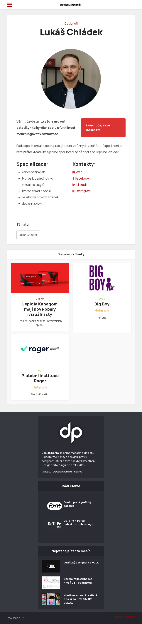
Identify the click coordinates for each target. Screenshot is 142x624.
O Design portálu (62, 471)
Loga (102, 298)
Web (79, 172)
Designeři (71, 23)
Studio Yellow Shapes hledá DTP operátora (78, 580)
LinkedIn (82, 185)
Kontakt (46, 471)
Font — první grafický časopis (77, 504)
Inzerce (78, 471)
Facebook (82, 178)
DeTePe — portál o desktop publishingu (78, 522)
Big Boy (102, 304)
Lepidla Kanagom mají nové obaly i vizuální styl (40, 309)
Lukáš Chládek (28, 235)
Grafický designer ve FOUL (81, 562)
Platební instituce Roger (40, 378)
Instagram (83, 191)
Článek (40, 298)
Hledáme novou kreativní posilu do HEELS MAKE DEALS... (80, 599)
